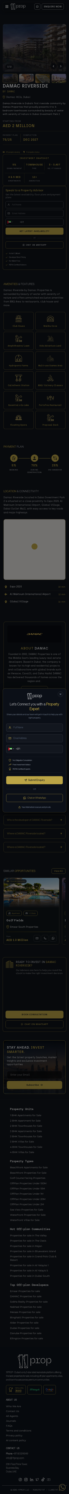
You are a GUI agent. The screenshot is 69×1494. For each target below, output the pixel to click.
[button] (11, 749)
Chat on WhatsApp (36, 798)
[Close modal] (60, 694)
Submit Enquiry (36, 780)
